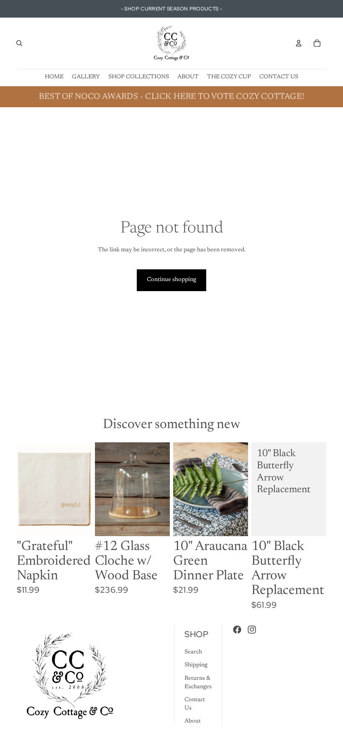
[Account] (298, 43)
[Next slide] (239, 489)
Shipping (195, 666)
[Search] (19, 43)
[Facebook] (237, 630)
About (192, 722)
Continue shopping (171, 280)
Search (193, 652)
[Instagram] (252, 630)
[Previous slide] (182, 489)
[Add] (78, 523)
